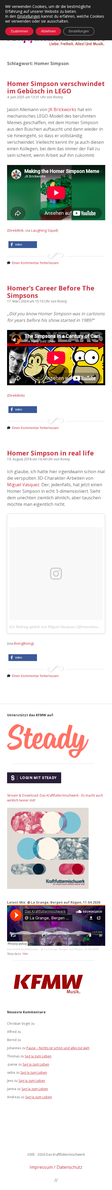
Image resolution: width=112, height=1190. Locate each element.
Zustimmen (19, 31)
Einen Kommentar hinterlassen (35, 263)
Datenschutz (69, 1167)
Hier (25, 954)
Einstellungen (28, 16)
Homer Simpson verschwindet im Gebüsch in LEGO (56, 87)
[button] (22, 244)
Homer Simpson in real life (50, 452)
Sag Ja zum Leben (38, 1056)
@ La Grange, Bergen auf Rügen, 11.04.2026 (70, 949)
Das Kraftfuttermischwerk (22, 949)
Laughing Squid (44, 230)
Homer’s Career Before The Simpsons (50, 291)
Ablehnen (48, 31)
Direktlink (16, 230)
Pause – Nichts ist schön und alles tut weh (57, 1048)
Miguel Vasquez (23, 485)
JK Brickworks (62, 109)
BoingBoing (23, 643)
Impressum (41, 1167)
